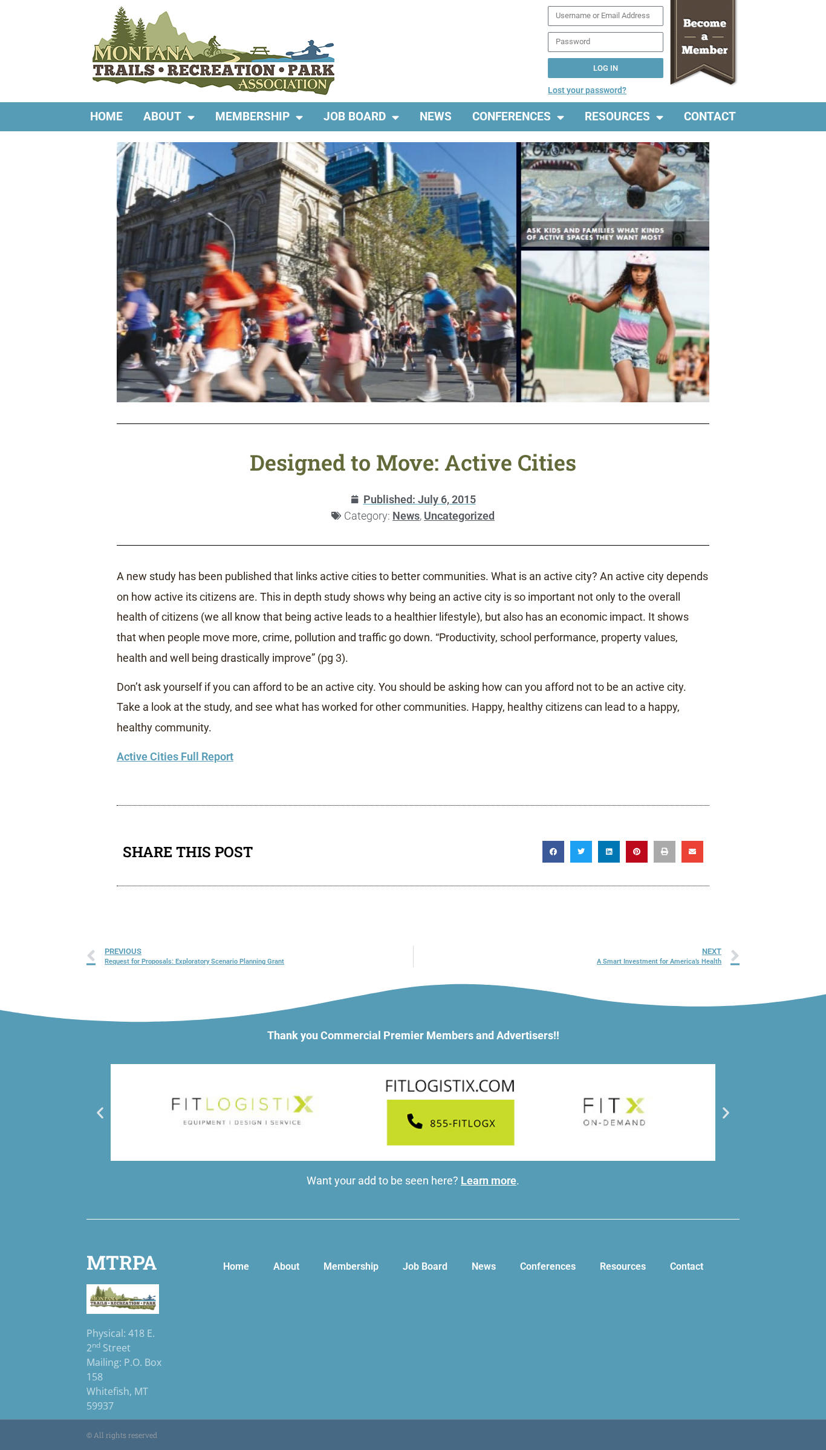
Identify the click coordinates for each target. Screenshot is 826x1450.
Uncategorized (459, 515)
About (162, 116)
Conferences (511, 116)
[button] (553, 852)
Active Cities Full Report (175, 757)
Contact (710, 116)
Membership (252, 116)
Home (106, 116)
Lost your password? (587, 90)
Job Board (355, 116)
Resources (617, 116)
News (436, 116)
